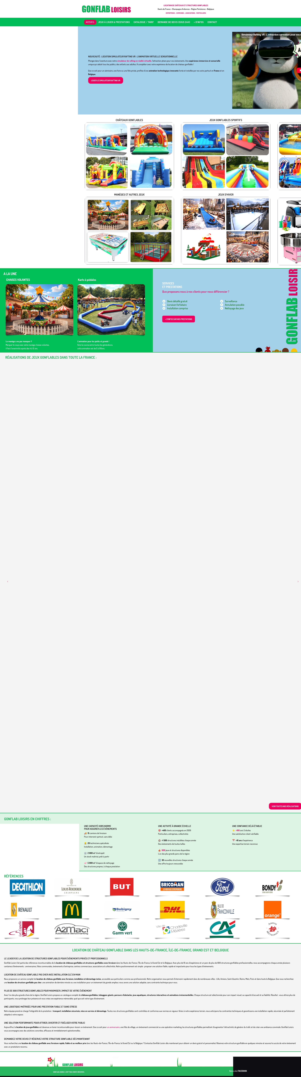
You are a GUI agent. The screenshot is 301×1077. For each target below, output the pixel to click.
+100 (238, 830)
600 (163, 850)
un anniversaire (113, 1027)
